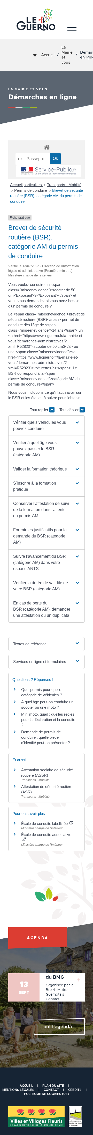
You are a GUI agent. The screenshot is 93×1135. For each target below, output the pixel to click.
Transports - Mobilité (64, 184)
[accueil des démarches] (46, 147)
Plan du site (53, 1085)
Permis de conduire (31, 190)
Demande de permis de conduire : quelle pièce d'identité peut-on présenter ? (45, 737)
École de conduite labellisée (45, 823)
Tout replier (39, 410)
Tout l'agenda (56, 1027)
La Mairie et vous (67, 54)
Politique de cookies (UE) (46, 1093)
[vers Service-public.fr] (48, 171)
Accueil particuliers (26, 184)
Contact (51, 1089)
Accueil (47, 55)
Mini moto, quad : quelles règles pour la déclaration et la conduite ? (48, 719)
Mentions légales (18, 1089)
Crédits (75, 1089)
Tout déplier (69, 410)
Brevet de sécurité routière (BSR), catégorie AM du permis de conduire (46, 196)
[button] (46, 426)
